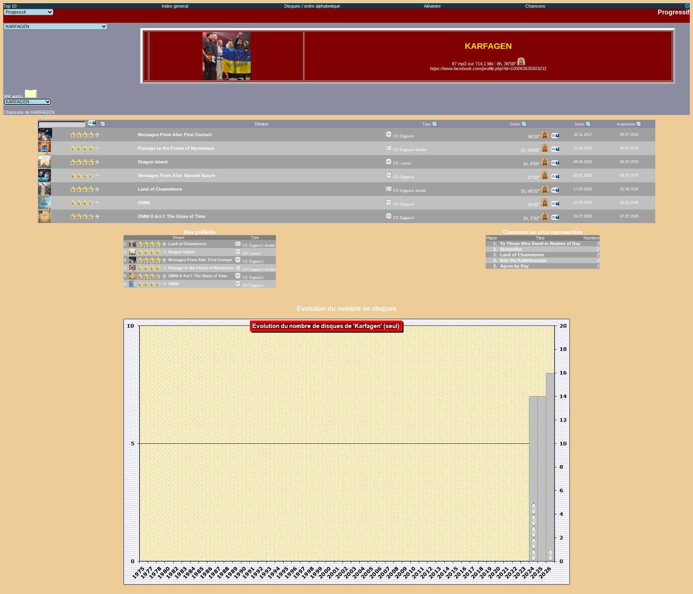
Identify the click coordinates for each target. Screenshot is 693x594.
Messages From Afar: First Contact (200, 260)
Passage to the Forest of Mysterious (201, 268)
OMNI (173, 284)
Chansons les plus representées (542, 232)
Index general (175, 6)
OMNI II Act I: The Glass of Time (197, 276)
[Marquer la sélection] (92, 122)
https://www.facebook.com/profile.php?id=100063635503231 (488, 68)
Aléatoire (432, 6)
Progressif (673, 12)
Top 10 (9, 6)
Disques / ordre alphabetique (312, 6)
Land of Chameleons (187, 244)
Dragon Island (181, 252)
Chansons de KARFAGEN (29, 112)
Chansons (535, 6)
